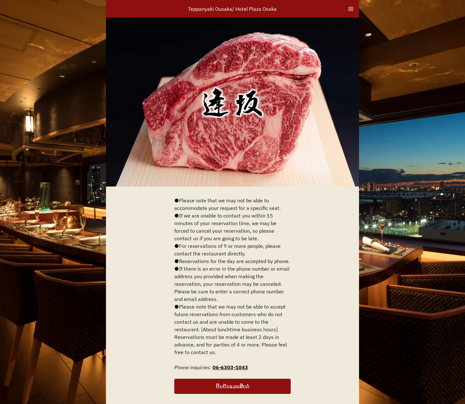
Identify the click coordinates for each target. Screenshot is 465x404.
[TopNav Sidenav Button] (351, 9)
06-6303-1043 (230, 367)
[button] (232, 386)
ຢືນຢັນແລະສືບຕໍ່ (232, 386)
